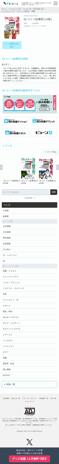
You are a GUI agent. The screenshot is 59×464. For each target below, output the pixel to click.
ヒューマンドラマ (8, 11)
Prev (1, 167)
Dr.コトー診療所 (23, 11)
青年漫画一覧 (38, 9)
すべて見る (52, 152)
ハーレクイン (8, 346)
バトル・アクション (11, 283)
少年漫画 (7, 226)
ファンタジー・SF (11, 300)
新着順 (6, 216)
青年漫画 (7, 238)
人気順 (6, 211)
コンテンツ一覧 (15, 9)
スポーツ (7, 306)
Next (57, 167)
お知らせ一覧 (15, 398)
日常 (5, 294)
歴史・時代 (7, 311)
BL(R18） (7, 375)
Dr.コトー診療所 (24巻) (38, 19)
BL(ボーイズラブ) (10, 317)
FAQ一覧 (53, 398)
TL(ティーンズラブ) (11, 329)
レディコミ (7, 335)
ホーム (4, 9)
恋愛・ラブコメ (9, 271)
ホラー (6, 352)
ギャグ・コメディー (11, 323)
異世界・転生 (8, 364)
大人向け (7, 249)
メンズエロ (7, 340)
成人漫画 (7, 369)
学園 (5, 358)
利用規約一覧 (43, 398)
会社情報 (6, 398)
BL (4, 261)
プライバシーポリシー (29, 398)
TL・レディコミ (10, 255)
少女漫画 (7, 232)
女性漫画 (7, 244)
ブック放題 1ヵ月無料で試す (29, 458)
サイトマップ (29, 401)
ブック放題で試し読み (12, 45)
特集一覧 (10, 384)
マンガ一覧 (27, 9)
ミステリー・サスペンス (13, 288)
